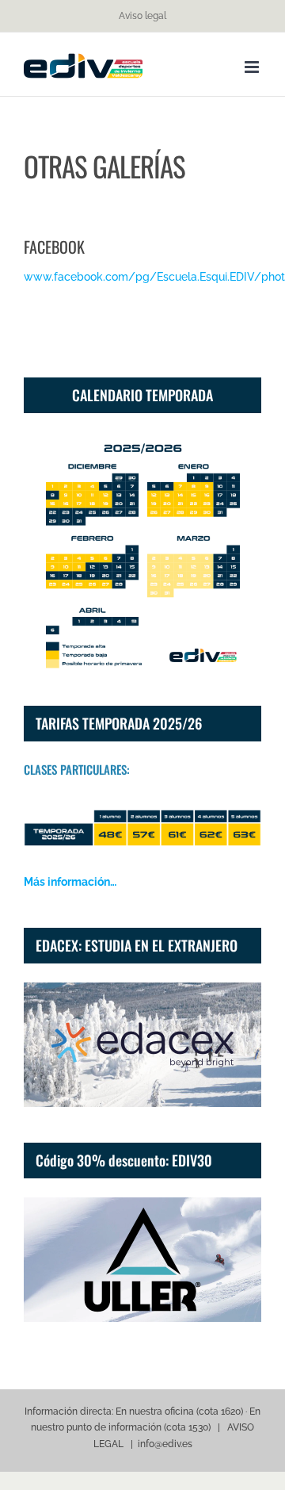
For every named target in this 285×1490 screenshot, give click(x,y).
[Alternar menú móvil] (253, 67)
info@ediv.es (165, 1444)
